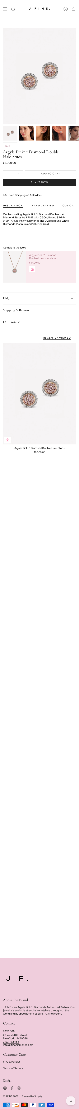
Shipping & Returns (16, 310)
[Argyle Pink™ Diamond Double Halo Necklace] (14, 267)
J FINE (6, 146)
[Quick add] (7, 440)
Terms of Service (13, 1068)
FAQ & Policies (12, 1061)
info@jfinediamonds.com (18, 1045)
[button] (13, 9)
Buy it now (39, 182)
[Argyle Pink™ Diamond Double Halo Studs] (39, 393)
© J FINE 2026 (10, 1096)
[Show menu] (5, 9)
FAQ (6, 298)
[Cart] (73, 9)
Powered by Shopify (31, 1096)
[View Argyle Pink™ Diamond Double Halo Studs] (59, 133)
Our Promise (11, 322)
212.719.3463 (11, 1041)
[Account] (65, 9)
